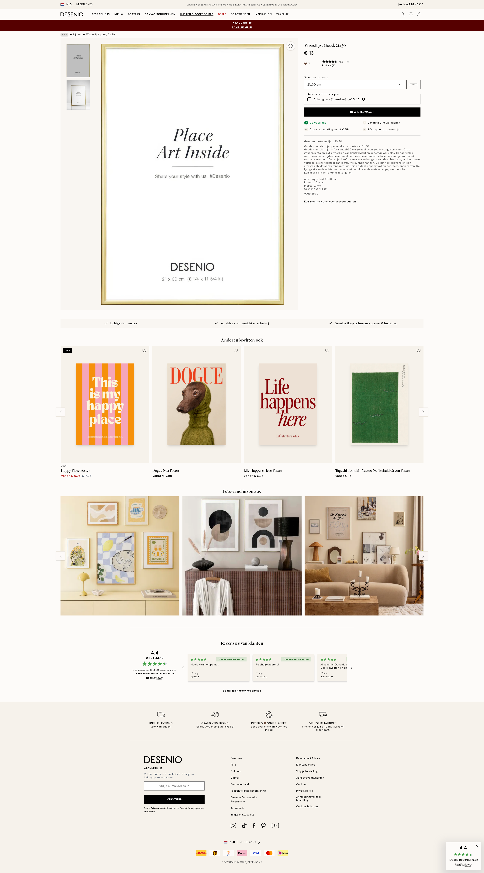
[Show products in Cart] (419, 14)
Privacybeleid (304, 790)
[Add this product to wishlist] (290, 46)
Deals (222, 14)
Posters (134, 14)
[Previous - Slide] (60, 412)
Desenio (252, 862)
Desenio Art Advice (308, 758)
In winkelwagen (362, 112)
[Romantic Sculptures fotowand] (364, 555)
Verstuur (174, 799)
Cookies (301, 784)
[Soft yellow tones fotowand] (119, 555)
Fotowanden (240, 14)
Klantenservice (305, 764)
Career (235, 777)
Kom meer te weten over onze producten (330, 201)
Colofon (236, 771)
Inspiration (263, 14)
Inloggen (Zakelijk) (242, 814)
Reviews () (328, 65)
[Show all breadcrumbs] (64, 35)
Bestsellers (101, 14)
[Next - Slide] (423, 412)
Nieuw (118, 14)
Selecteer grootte (316, 77)
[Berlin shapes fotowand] (241, 555)
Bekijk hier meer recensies (242, 690)
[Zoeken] (403, 14)
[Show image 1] (78, 60)
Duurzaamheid (240, 784)
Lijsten (77, 34)
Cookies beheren (307, 806)
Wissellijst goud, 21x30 (100, 34)
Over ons (236, 758)
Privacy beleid (158, 808)
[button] (413, 84)
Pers (233, 764)
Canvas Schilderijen (160, 14)
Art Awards (237, 808)
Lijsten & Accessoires (196, 14)
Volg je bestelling (307, 771)
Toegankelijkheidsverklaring (248, 790)
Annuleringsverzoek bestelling (309, 798)
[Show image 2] (78, 95)
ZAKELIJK (282, 14)
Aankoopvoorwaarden (310, 777)
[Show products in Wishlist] (411, 14)
